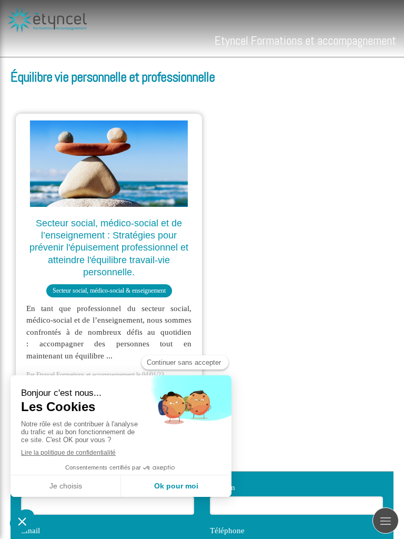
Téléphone (227, 530)
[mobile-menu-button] (385, 520)
